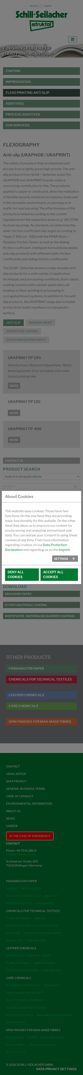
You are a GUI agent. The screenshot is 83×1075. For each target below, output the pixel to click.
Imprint (64, 550)
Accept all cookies (53, 574)
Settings (61, 558)
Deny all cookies (16, 574)
